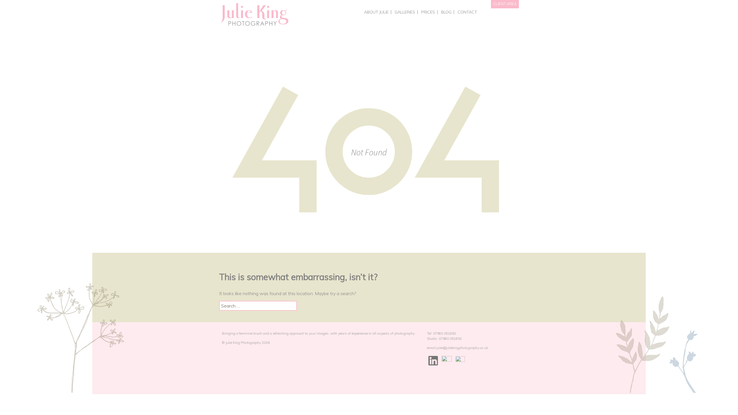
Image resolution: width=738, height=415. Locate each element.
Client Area (505, 3)
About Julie (376, 12)
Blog (446, 12)
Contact (467, 12)
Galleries (405, 12)
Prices (428, 12)
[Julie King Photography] (254, 15)
